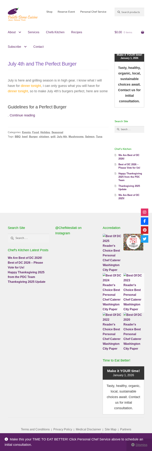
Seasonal (57, 132)
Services (33, 32)
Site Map (110, 429)
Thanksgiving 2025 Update (26, 281)
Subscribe (14, 46)
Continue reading (22, 115)
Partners (125, 429)
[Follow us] (144, 212)
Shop (49, 11)
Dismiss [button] (141, 445)
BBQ (18, 136)
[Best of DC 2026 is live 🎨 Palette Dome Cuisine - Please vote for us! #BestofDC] (90, 245)
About (12, 32)
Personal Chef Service (93, 11)
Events (26, 132)
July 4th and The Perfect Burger (42, 64)
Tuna (99, 136)
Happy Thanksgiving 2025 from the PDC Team (130, 177)
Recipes (76, 32)
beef (25, 136)
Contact (38, 46)
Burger (33, 136)
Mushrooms (76, 136)
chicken (44, 136)
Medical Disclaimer (88, 429)
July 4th (62, 136)
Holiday (45, 132)
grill (53, 136)
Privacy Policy (62, 429)
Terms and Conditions (35, 429)
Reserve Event (66, 11)
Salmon (90, 136)
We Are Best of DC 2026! (25, 257)
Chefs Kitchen (55, 32)
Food (35, 132)
